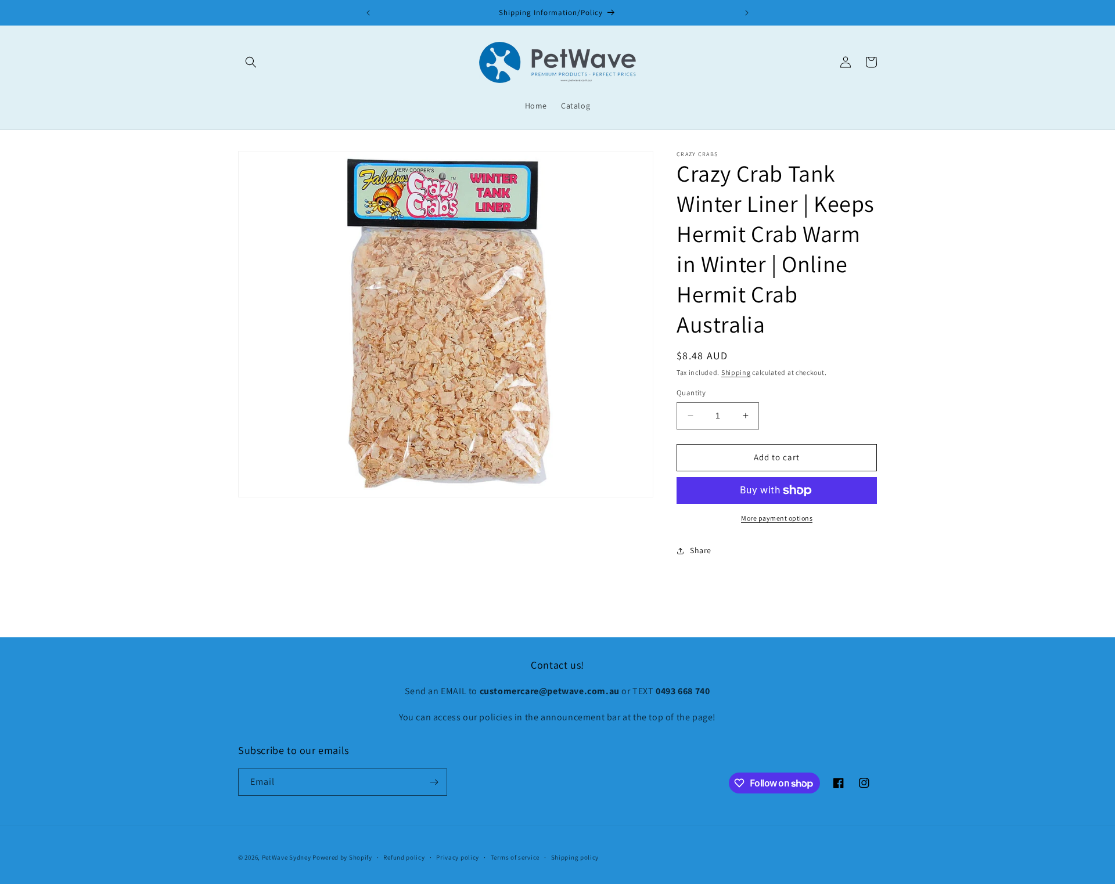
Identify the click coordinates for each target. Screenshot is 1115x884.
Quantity (691, 393)
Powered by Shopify (342, 857)
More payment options (776, 518)
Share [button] (700, 550)
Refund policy (404, 857)
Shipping (736, 372)
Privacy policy (457, 857)
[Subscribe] (434, 782)
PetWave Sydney (286, 857)
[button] (251, 62)
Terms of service (515, 857)
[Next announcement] (747, 13)
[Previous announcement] (368, 13)
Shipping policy (575, 857)
